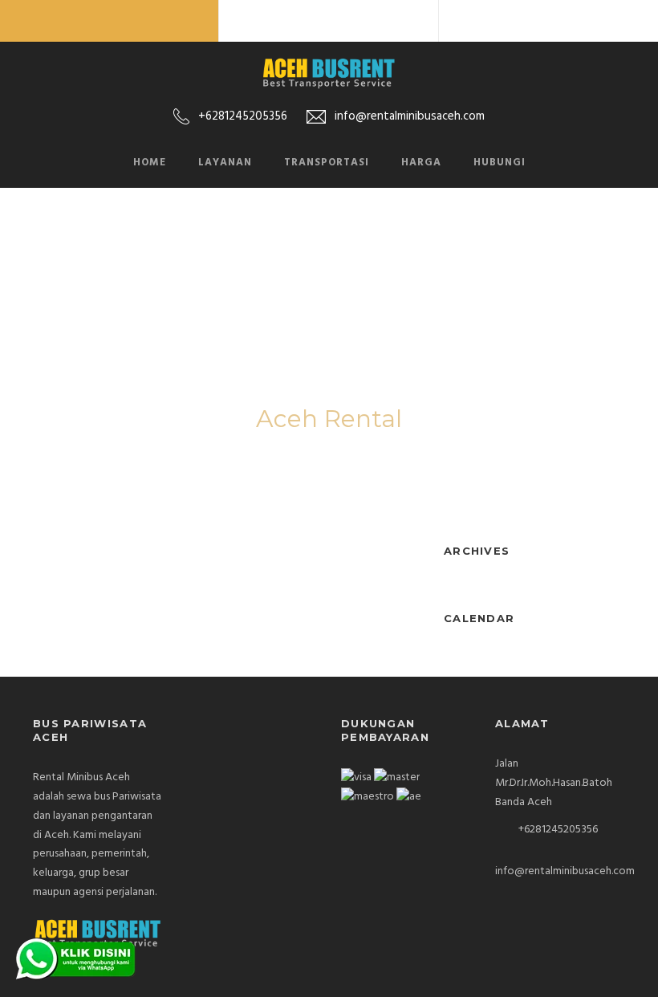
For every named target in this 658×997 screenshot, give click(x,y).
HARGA (421, 162)
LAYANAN (225, 162)
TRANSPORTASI (326, 162)
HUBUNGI (499, 162)
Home (149, 162)
